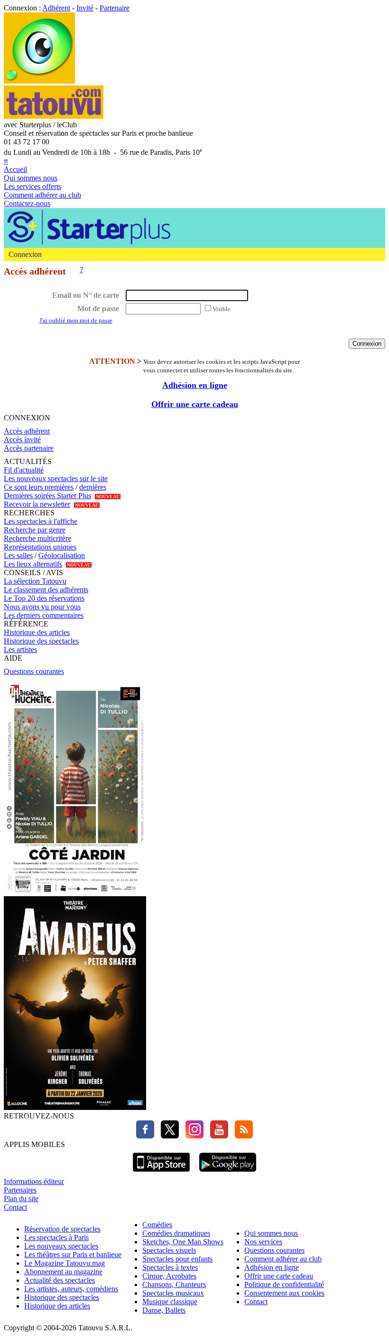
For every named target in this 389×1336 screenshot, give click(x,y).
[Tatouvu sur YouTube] (216, 1136)
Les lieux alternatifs (33, 564)
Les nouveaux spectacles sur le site (56, 478)
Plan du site (21, 1198)
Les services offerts (32, 186)
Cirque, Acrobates (169, 1276)
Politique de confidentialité (284, 1284)
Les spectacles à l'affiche (40, 521)
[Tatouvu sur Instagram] (192, 1136)
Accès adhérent (27, 431)
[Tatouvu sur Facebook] (145, 1136)
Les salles (18, 555)
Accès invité (22, 440)
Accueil (15, 169)
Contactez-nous (27, 203)
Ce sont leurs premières (39, 487)
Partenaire (115, 8)
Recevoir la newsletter (37, 504)
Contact (15, 1207)
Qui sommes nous (30, 178)
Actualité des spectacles (59, 1280)
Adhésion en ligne (194, 385)
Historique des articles (37, 632)
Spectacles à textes (170, 1267)
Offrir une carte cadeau (194, 404)
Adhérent (56, 8)
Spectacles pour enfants (177, 1259)
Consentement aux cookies (284, 1293)
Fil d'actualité (24, 470)
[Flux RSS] (241, 1136)
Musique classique (169, 1302)
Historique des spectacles (41, 641)
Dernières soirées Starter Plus (47, 496)
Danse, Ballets (163, 1310)
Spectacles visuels (169, 1250)
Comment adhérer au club (42, 195)
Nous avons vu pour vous (42, 607)
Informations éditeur (34, 1181)
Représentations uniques (40, 547)
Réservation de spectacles (62, 1229)
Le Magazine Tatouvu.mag (64, 1263)
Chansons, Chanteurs (174, 1284)
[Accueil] (39, 81)
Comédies (157, 1225)
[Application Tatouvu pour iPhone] (161, 1173)
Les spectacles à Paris (56, 1237)
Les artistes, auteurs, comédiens (71, 1289)
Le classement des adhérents (46, 590)
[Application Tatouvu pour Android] (227, 1173)
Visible (222, 309)
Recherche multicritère (37, 538)
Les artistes (20, 649)
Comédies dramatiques (176, 1233)
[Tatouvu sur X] (167, 1136)
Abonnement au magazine (63, 1272)
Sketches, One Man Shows (182, 1242)
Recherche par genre (34, 530)
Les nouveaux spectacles (61, 1246)
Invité (84, 8)
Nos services (263, 1242)
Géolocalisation (61, 555)
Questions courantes (34, 671)
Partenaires (20, 1190)
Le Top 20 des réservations (44, 598)
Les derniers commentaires (43, 615)
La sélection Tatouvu (35, 581)
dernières (92, 487)
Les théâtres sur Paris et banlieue (72, 1255)
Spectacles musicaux (173, 1293)
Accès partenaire (29, 448)
